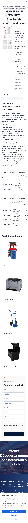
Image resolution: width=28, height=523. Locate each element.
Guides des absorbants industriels (21, 490)
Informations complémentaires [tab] (13, 98)
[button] (11, 27)
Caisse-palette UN (10, 299)
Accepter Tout (14, 511)
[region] (14, 508)
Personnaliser (14, 515)
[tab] (10, 377)
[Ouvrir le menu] (26, 2)
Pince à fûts (7, 266)
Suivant (14, 434)
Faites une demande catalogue (3, 492)
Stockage (21, 88)
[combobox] (14, 425)
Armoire (21, 89)
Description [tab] (7, 95)
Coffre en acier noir (10, 367)
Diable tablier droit (10, 333)
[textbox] (12, 425)
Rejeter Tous (14, 519)
